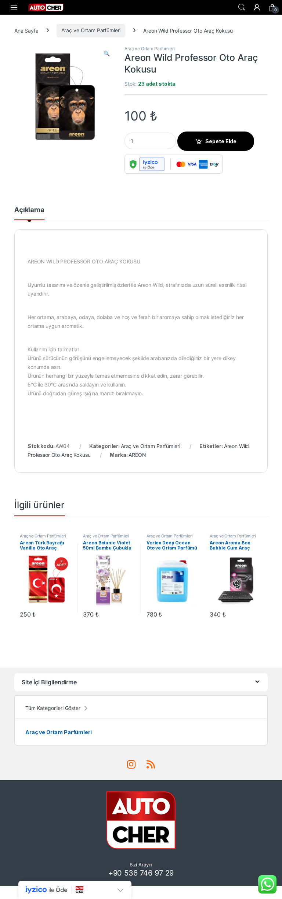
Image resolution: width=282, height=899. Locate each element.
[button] (107, 53)
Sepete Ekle (220, 141)
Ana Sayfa (26, 30)
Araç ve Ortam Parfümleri (91, 30)
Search (242, 7)
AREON (137, 455)
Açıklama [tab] (29, 210)
